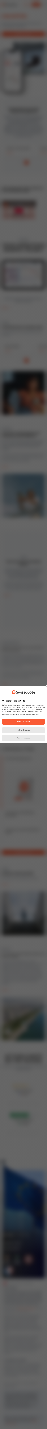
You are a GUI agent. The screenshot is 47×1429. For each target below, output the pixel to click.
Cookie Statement (32, 714)
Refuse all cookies (23, 730)
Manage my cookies (23, 738)
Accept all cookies (23, 722)
